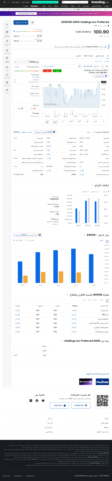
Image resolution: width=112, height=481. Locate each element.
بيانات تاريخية (98, 61)
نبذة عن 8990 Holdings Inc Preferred (86, 340)
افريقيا (9, 9)
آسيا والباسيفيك (16, 9)
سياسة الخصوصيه (18, 476)
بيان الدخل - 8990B (98, 234)
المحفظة (106, 427)
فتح (73, 310)
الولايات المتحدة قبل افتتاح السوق (63, 9)
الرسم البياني (100, 56)
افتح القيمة (18, 31)
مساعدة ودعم (48, 427)
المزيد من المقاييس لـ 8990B (23, 132)
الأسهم (105, 9)
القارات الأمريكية (39, 9)
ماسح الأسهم (97, 9)
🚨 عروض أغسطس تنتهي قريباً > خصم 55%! (45, 2)
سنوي (107, 240)
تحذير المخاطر (6, 476)
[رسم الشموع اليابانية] (107, 66)
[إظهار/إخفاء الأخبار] (79, 66)
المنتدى (78, 56)
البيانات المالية (88, 56)
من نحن (50, 418)
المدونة (106, 418)
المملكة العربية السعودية (86, 9)
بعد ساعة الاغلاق (49, 9)
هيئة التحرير (49, 432)
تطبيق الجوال (104, 423)
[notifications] (8, 2)
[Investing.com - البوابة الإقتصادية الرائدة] (100, 2)
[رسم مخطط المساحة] (102, 66)
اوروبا (32, 9)
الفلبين (15, 355)
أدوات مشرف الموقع (102, 432)
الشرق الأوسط (25, 9)
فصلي (101, 240)
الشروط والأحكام (30, 476)
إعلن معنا (49, 423)
